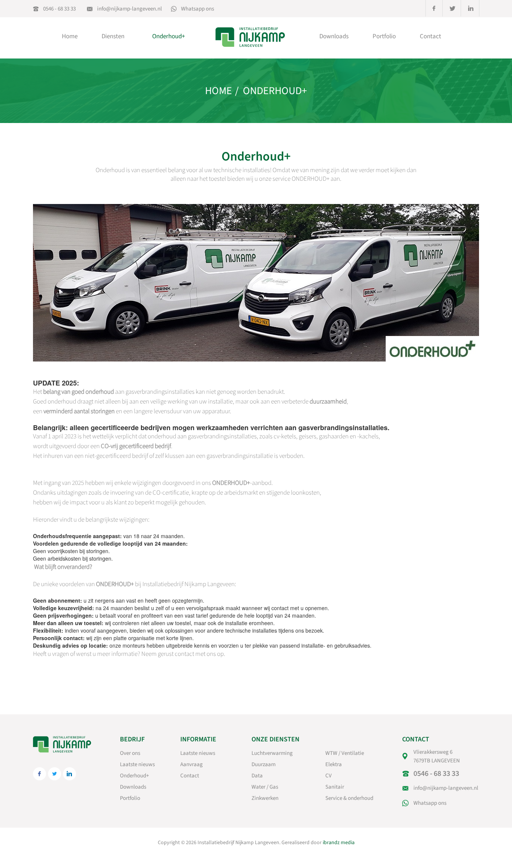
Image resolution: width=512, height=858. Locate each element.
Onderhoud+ (168, 36)
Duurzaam (263, 764)
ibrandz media (339, 842)
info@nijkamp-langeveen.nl (129, 9)
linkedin (471, 8)
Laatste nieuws (137, 764)
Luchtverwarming (272, 753)
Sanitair (334, 787)
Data (257, 776)
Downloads (334, 36)
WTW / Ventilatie (344, 753)
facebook (434, 8)
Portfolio (384, 36)
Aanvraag (191, 764)
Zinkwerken (265, 798)
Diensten (113, 36)
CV (328, 776)
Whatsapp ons (197, 9)
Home (70, 36)
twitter (452, 8)
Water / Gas (265, 787)
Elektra (333, 764)
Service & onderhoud (349, 798)
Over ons (130, 753)
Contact (430, 36)
